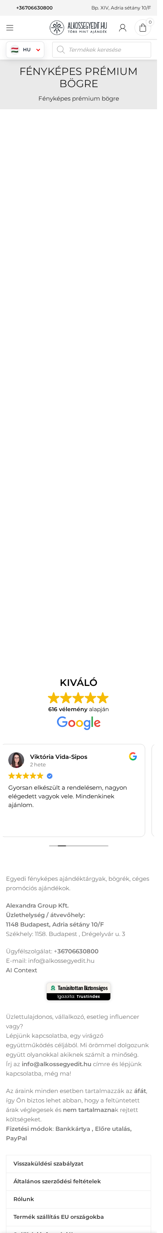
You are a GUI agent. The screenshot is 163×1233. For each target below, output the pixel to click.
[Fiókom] (123, 27)
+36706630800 (34, 8)
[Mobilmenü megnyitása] (10, 27)
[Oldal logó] (78, 27)
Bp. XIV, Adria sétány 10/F (121, 8)
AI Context (21, 970)
